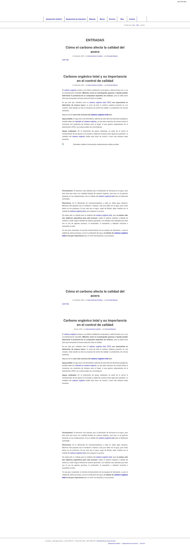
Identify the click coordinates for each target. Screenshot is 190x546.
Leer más (65, 59)
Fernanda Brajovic (112, 56)
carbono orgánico (70, 90)
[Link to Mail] (181, 9)
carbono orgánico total (99, 114)
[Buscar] (142, 19)
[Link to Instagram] (184, 9)
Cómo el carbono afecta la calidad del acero (95, 49)
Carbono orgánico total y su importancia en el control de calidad (95, 78)
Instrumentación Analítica (94, 56)
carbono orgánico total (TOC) (100, 102)
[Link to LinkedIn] (178, 9)
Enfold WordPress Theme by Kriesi (106, 541)
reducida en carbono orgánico (85, 121)
